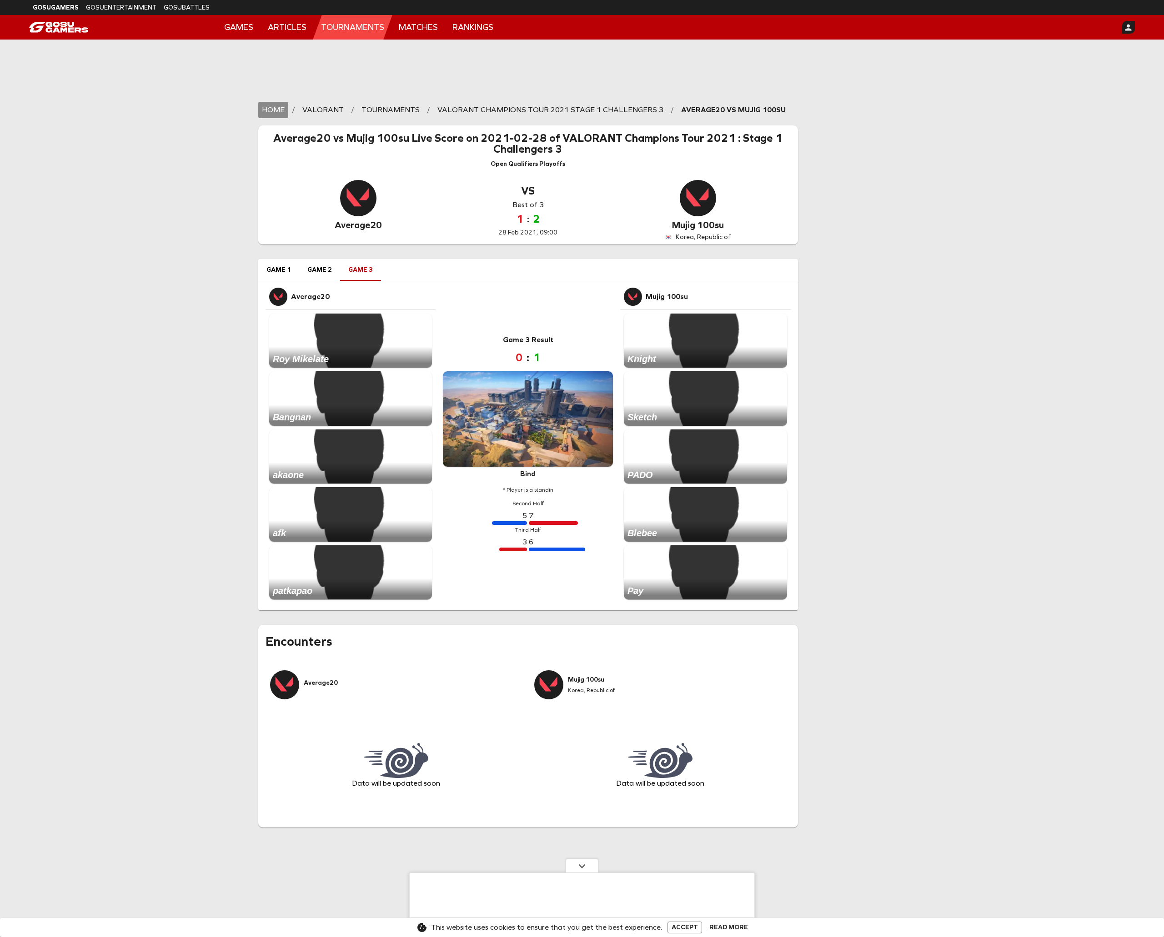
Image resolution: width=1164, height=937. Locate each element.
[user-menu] (1128, 27)
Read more (728, 927)
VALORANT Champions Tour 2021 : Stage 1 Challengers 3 (638, 143)
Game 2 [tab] (319, 270)
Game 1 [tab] (278, 270)
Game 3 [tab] (360, 270)
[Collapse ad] (582, 865)
